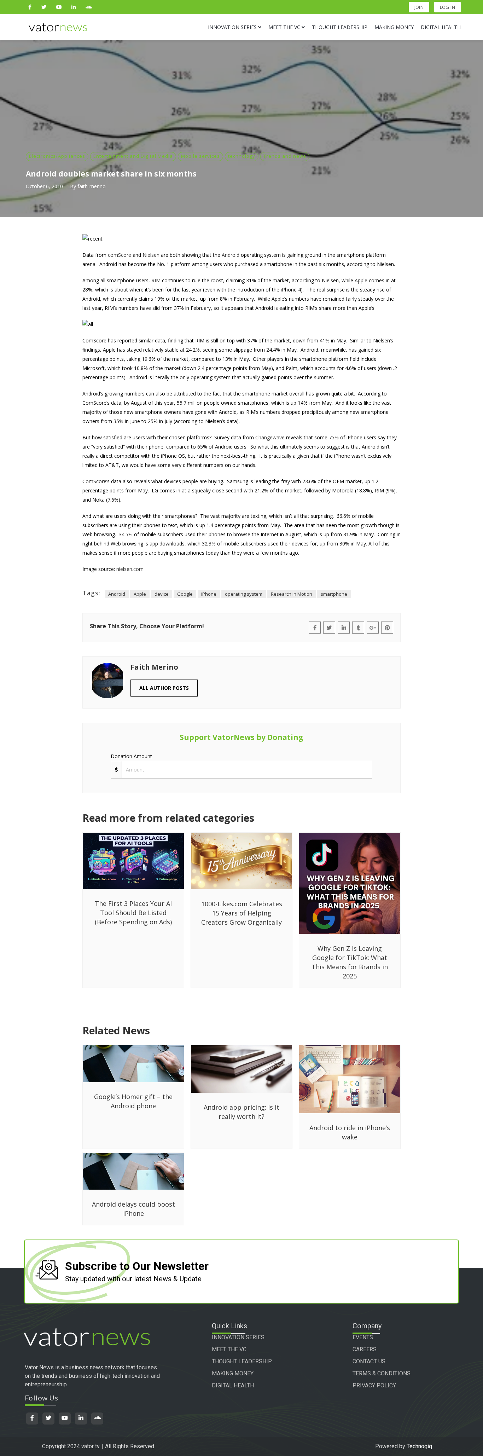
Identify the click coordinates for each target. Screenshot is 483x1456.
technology (241, 156)
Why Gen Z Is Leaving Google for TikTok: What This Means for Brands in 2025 (350, 962)
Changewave (270, 437)
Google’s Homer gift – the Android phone (133, 1101)
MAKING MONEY (233, 1373)
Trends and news (284, 156)
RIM (156, 280)
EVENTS (363, 1337)
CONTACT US (369, 1361)
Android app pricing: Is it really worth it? (241, 1112)
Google (185, 594)
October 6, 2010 (44, 186)
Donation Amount (131, 756)
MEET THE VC (229, 1349)
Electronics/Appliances (57, 156)
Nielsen (150, 255)
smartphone (334, 594)
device (162, 594)
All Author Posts (164, 687)
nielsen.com (130, 569)
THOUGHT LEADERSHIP (242, 1361)
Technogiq (419, 1446)
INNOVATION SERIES (238, 1337)
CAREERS (365, 1349)
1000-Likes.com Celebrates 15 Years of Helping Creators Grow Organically (241, 913)
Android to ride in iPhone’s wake (349, 1132)
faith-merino (91, 186)
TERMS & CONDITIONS (382, 1373)
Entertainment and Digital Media (133, 156)
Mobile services (200, 156)
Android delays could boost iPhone (133, 1209)
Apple (361, 280)
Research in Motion (291, 594)
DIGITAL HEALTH (233, 1385)
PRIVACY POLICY (374, 1385)
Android (230, 255)
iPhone (208, 594)
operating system (243, 594)
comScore (119, 255)
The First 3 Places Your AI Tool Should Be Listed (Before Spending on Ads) (133, 912)
